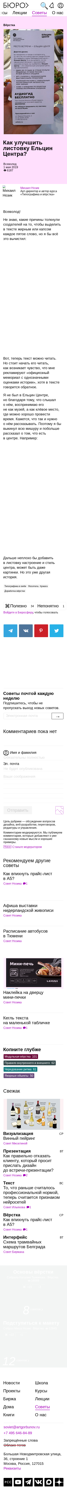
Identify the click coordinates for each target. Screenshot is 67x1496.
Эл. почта (11, 764)
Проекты (11, 1390)
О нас (57, 12)
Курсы (41, 1390)
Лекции (20, 12)
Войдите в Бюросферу (18, 612)
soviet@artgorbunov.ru (22, 1427)
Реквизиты (12, 1468)
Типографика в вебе (15, 586)
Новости (11, 1382)
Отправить (17, 810)
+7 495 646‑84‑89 (18, 1433)
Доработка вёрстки (14, 591)
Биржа (9, 1398)
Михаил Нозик (29, 187)
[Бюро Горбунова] (16, 5)
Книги (8, 1414)
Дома (8, 1406)
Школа (41, 1382)
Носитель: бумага (38, 586)
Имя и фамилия (23, 752)
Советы (39, 12)
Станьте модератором (27, 846)
